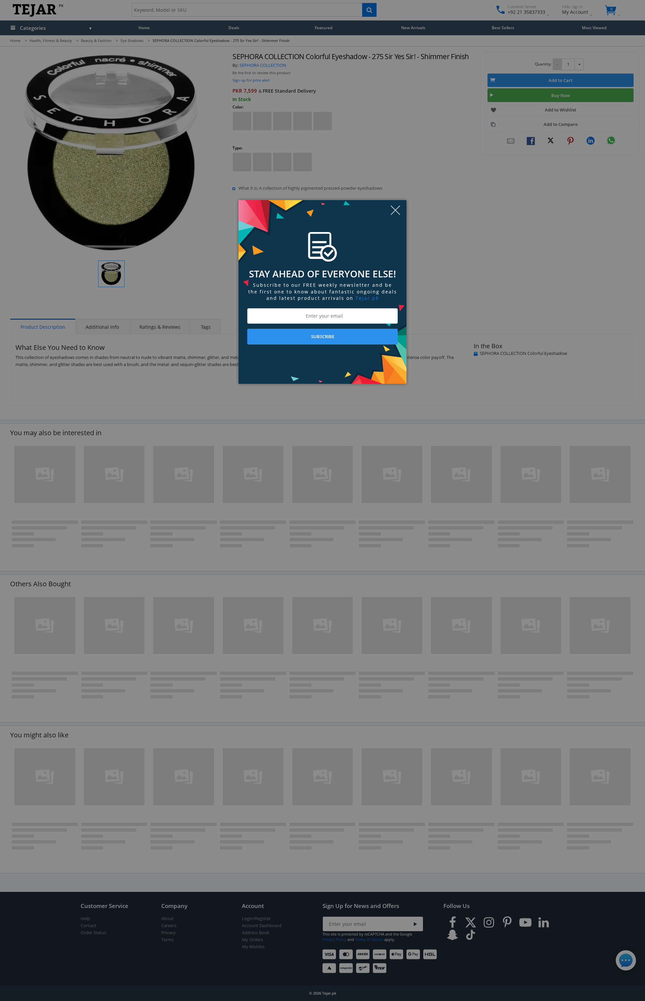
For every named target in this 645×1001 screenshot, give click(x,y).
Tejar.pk (367, 298)
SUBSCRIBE (322, 336)
